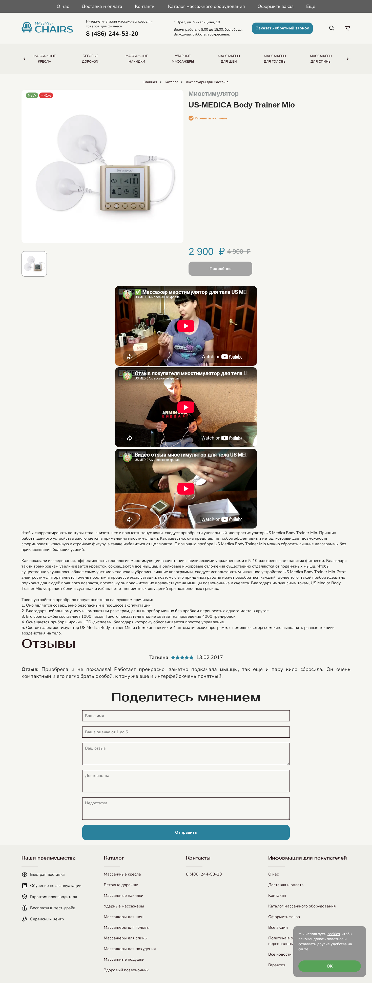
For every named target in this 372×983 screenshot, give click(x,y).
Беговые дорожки (121, 885)
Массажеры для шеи (123, 917)
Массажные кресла (122, 874)
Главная (150, 82)
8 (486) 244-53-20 (204, 874)
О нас (63, 6)
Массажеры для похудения (130, 949)
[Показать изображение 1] (34, 264)
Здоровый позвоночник (126, 970)
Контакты (145, 6)
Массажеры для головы (127, 927)
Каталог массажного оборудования (206, 6)
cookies (333, 933)
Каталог (171, 82)
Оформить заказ (276, 6)
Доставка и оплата (102, 6)
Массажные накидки (123, 895)
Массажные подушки (124, 959)
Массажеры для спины (126, 938)
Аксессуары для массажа (207, 82)
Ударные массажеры (124, 906)
